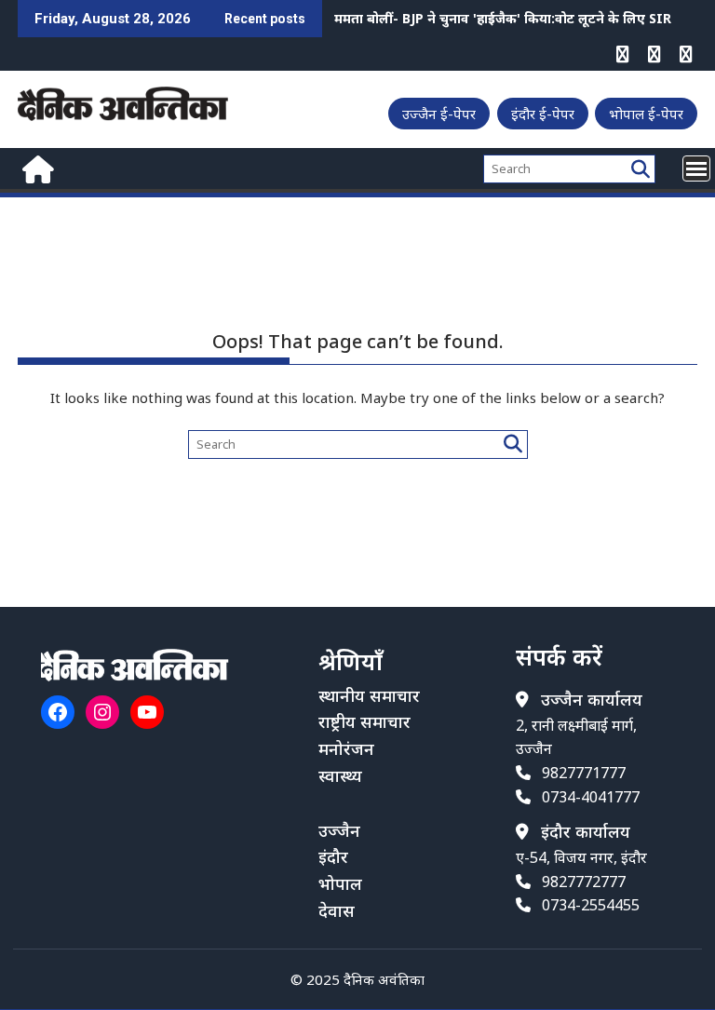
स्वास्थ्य (340, 775)
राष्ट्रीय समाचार (364, 721)
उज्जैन (339, 830)
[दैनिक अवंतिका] (36, 167)
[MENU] (696, 168)
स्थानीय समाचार (369, 695)
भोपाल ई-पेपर (646, 113)
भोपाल (340, 883)
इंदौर (333, 856)
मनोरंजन (346, 748)
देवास (336, 910)
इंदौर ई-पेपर (542, 113)
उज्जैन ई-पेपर (439, 113)
